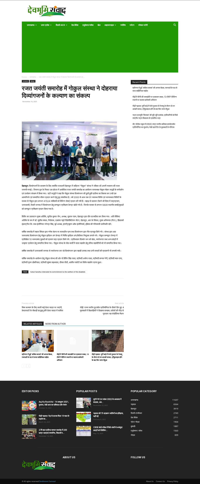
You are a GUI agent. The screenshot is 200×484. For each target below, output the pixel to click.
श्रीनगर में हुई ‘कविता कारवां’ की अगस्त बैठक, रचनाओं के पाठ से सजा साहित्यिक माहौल (155, 89)
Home (24, 77)
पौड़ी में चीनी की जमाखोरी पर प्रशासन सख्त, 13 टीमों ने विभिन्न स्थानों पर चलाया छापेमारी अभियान (73, 357)
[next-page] (28, 366)
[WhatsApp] (45, 113)
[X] (38, 113)
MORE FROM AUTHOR (55, 324)
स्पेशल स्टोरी (143, 25)
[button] (174, 25)
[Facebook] (31, 113)
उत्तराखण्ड (30, 25)
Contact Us (160, 481)
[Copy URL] (25, 113)
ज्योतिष (123, 25)
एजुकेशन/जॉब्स (87, 25)
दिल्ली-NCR (60, 25)
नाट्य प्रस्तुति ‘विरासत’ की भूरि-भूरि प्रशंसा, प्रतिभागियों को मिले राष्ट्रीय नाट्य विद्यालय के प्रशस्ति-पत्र (155, 116)
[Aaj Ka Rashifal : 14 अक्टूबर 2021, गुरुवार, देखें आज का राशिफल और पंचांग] (29, 405)
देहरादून (33, 81)
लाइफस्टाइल (109, 25)
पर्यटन (132, 25)
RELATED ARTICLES (33, 324)
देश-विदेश (74, 25)
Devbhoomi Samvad (47, 481)
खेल (99, 25)
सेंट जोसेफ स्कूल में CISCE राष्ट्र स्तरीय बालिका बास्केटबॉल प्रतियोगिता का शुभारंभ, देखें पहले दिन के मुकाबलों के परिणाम (154, 125)
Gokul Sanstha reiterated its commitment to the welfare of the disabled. (58, 272)
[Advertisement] (98, 50)
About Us (150, 481)
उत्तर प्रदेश (45, 25)
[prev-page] (23, 366)
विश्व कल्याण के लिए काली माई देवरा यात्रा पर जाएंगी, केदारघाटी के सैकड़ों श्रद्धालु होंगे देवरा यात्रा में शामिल (42, 309)
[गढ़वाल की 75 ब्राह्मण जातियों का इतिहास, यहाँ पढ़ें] (83, 417)
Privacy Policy (172, 481)
